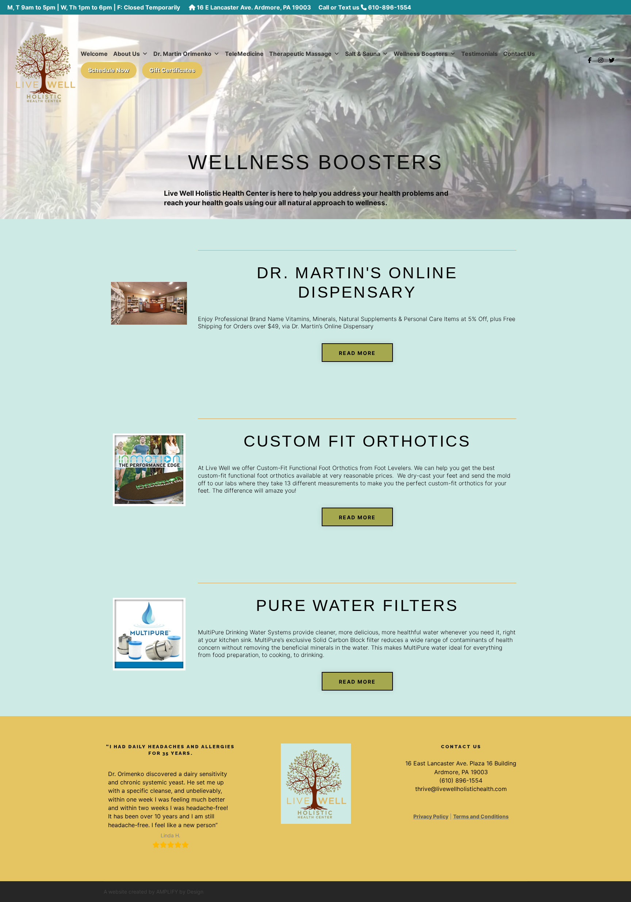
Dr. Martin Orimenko (182, 53)
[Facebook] (589, 60)
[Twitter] (611, 60)
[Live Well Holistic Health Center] (45, 60)
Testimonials (479, 53)
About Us (126, 53)
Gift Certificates (172, 70)
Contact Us (519, 53)
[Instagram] (600, 60)
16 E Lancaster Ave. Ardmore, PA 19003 (254, 7)
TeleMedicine (244, 53)
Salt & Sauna (362, 53)
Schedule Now (108, 70)
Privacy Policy (430, 816)
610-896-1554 (389, 7)
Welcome (94, 53)
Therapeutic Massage (300, 53)
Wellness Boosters (421, 53)
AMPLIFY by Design (179, 891)
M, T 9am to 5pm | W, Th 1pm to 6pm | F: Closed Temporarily (94, 7)
